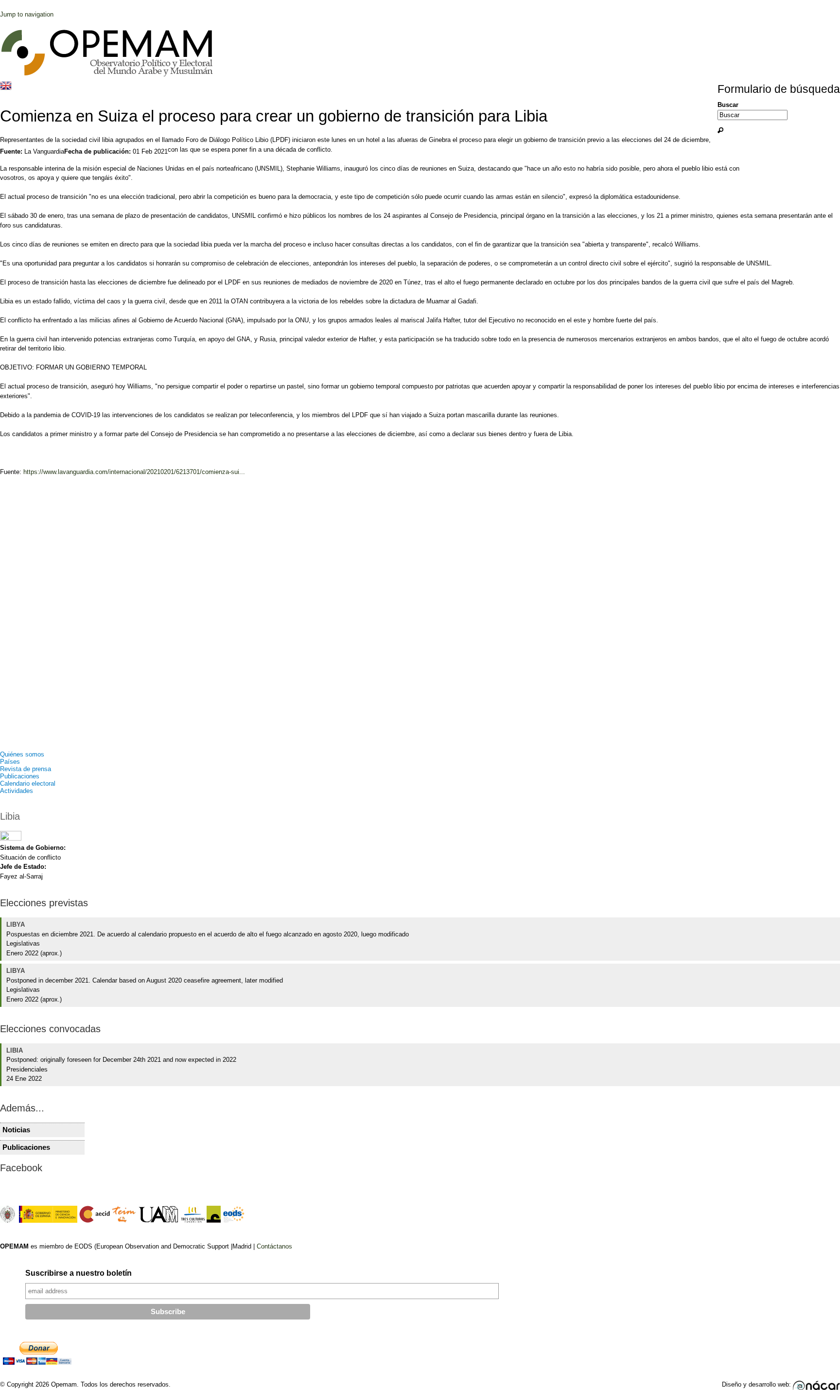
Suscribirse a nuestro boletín (78, 1273)
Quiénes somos (22, 754)
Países (10, 761)
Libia (10, 816)
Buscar (728, 104)
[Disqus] (420, 617)
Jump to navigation (26, 14)
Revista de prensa (25, 769)
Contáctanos (274, 1246)
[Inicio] (107, 75)
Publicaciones (19, 776)
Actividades (16, 790)
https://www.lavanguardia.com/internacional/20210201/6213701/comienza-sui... (134, 471)
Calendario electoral (27, 783)
